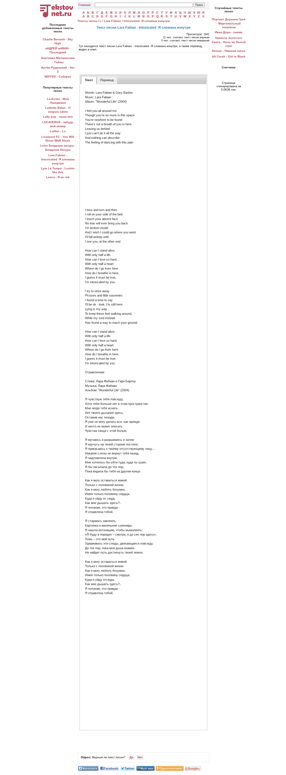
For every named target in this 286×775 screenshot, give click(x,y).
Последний (58, 52)
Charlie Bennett (54, 39)
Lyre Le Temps (51, 168)
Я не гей (64, 177)
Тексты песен (87, 21)
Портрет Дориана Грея (228, 19)
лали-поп (66, 116)
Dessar (217, 50)
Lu (64, 131)
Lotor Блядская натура (57, 145)
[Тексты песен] (58, 17)
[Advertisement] (143, 62)
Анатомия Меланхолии (58, 58)
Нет (140, 757)
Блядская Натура (58, 149)
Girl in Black (236, 56)
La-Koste (53, 99)
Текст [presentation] (89, 80)
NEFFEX (50, 76)
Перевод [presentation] (107, 80)
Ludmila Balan (55, 107)
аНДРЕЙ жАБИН (56, 48)
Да (131, 757)
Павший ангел (234, 50)
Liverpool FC (50, 136)
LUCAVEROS (51, 122)
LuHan (54, 131)
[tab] (88, 80)
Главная (84, 4)
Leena (50, 177)
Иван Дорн (223, 32)
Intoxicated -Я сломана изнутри (147, 21)
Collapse (65, 76)
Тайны (59, 62)
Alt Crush (218, 56)
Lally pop (49, 116)
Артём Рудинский (54, 67)
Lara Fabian (56, 155)
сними (237, 32)
